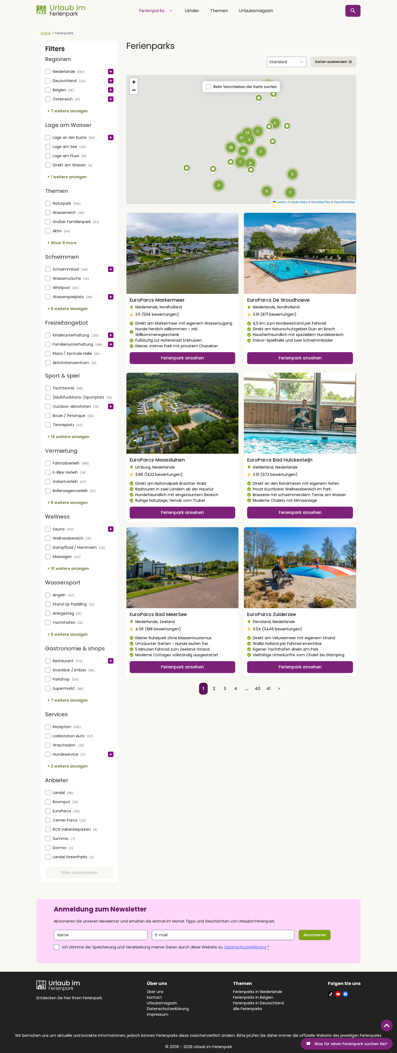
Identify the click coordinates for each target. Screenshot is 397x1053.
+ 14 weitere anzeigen (68, 436)
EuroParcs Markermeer (157, 300)
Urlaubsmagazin (256, 11)
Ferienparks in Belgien (253, 997)
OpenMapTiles (320, 202)
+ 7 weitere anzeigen (67, 111)
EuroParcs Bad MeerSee (158, 614)
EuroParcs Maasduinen (157, 459)
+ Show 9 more (61, 242)
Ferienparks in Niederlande (257, 991)
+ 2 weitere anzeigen (67, 766)
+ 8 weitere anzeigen (67, 308)
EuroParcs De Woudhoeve (278, 300)
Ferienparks (151, 11)
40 (257, 688)
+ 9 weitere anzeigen (67, 502)
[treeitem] (79, 72)
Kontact (154, 997)
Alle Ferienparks (247, 1008)
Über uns (155, 991)
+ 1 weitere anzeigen (67, 177)
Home (46, 33)
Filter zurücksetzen (79, 872)
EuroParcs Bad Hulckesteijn (279, 459)
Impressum (157, 1014)
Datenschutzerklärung (245, 947)
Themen (219, 11)
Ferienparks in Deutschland (258, 1003)
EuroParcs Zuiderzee (271, 614)
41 (268, 688)
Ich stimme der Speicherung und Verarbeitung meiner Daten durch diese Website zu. (165, 947)
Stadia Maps (299, 202)
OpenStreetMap (344, 202)
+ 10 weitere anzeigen (68, 568)
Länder (192, 11)
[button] (79, 72)
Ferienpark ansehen (182, 358)
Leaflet (281, 202)
